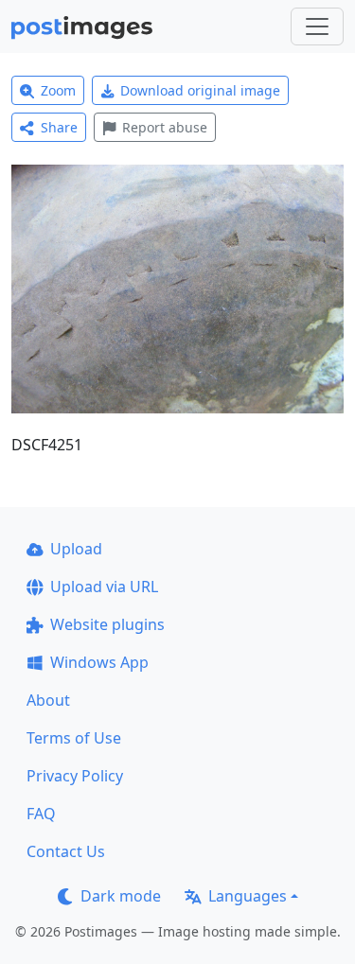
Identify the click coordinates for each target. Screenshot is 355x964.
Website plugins (107, 624)
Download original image (200, 90)
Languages (247, 895)
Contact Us (66, 851)
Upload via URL (104, 586)
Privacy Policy (75, 775)
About (48, 700)
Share (59, 127)
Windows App (99, 662)
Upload (76, 548)
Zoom (58, 90)
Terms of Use (74, 737)
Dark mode (120, 895)
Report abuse (164, 127)
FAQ (41, 813)
